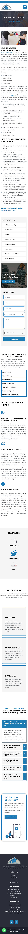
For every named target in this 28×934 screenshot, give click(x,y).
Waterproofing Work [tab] (8, 391)
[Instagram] (16, 922)
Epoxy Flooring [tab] (6, 372)
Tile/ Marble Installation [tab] (9, 387)
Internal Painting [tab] (7, 376)
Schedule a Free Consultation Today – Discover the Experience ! (12, 209)
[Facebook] (11, 922)
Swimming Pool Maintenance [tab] (10, 395)
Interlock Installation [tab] (8, 383)
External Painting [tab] (7, 379)
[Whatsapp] (4, 930)
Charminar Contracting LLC (8, 52)
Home (8, 20)
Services (15, 20)
